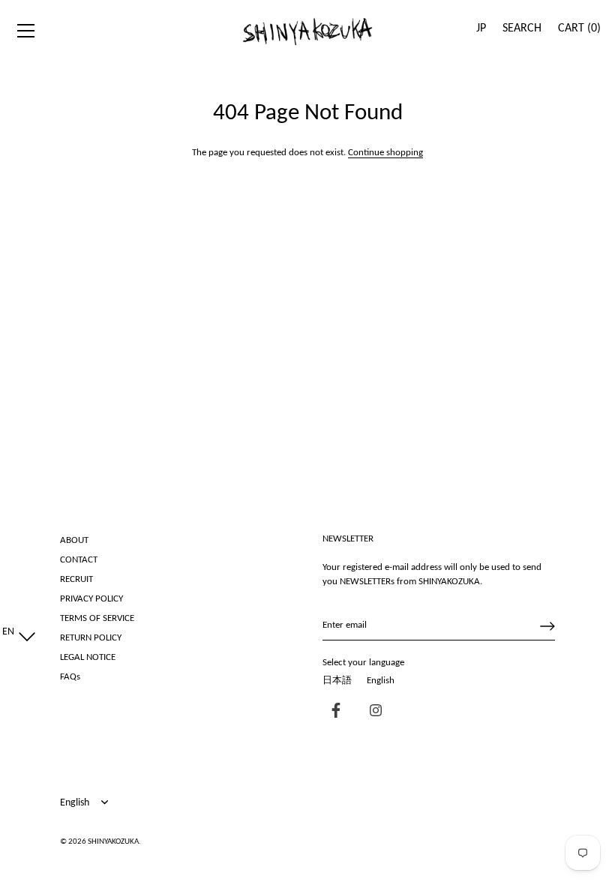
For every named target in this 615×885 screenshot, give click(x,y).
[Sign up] (547, 626)
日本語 (337, 681)
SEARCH (522, 28)
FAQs (70, 677)
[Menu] (26, 30)
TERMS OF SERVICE (97, 618)
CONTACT (79, 560)
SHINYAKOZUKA (113, 842)
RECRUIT (76, 579)
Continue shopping (385, 153)
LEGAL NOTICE (88, 657)
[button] (15, 632)
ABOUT (74, 540)
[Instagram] (372, 712)
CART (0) (579, 28)
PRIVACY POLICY (91, 599)
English (380, 681)
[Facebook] (332, 712)
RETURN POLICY (91, 638)
